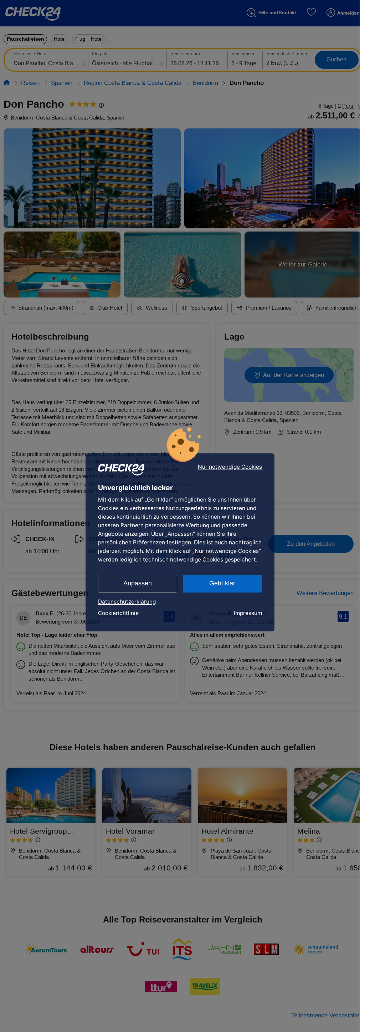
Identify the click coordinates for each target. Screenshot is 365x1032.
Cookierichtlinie (118, 613)
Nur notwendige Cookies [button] (230, 467)
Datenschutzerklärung (127, 601)
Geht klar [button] (222, 583)
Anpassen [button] (137, 583)
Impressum (248, 613)
